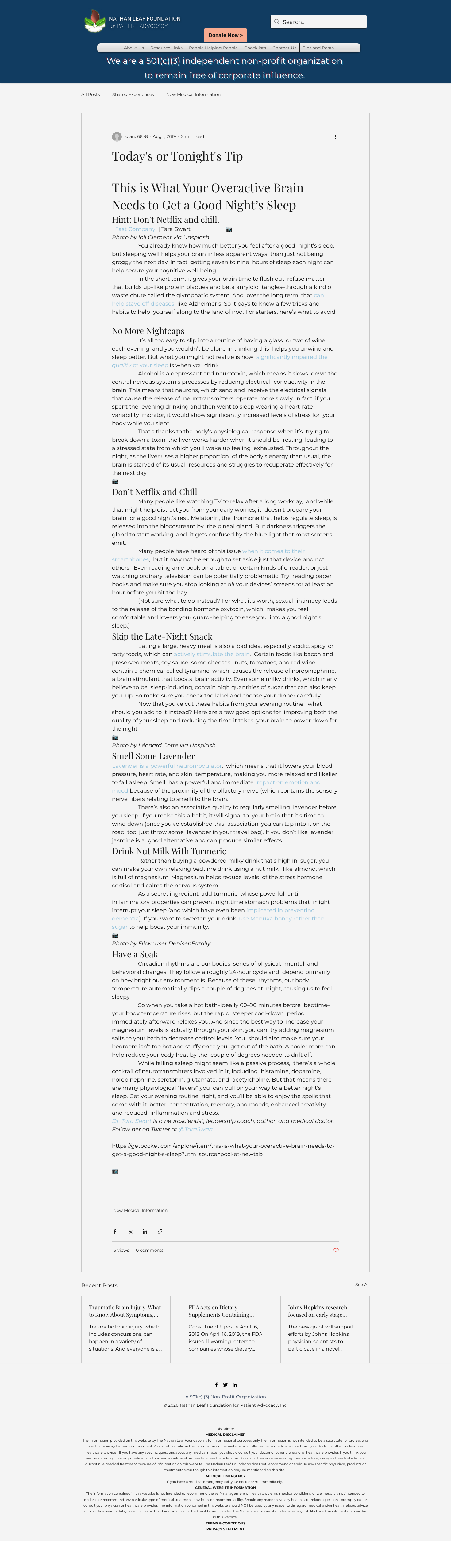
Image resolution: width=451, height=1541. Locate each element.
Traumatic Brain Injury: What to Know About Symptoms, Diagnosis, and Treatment (125, 1311)
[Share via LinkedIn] (145, 1231)
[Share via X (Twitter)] (130, 1231)
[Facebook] (216, 1385)
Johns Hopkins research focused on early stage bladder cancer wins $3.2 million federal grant (318, 1311)
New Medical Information (193, 94)
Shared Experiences (133, 94)
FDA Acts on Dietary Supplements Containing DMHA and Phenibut (219, 1311)
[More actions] (335, 136)
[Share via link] (160, 1231)
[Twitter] (225, 1385)
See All (362, 1284)
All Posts (90, 94)
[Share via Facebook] (115, 1231)
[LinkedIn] (235, 1385)
